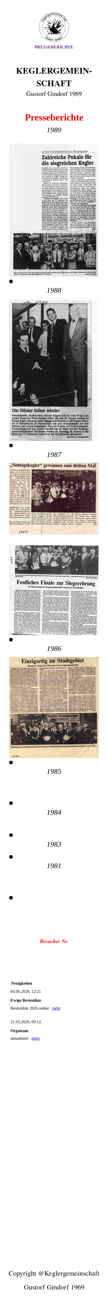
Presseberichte (54, 47)
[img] (54, 27)
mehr (56, 1008)
